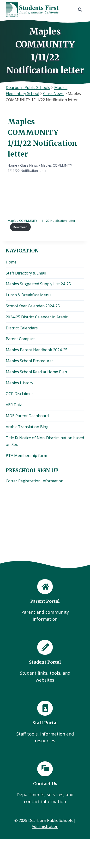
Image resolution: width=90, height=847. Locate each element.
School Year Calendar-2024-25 (33, 306)
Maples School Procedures (30, 360)
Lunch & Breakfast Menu (28, 295)
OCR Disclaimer (19, 393)
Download (20, 227)
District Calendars (22, 328)
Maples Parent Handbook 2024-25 (36, 349)
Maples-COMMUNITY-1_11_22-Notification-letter (41, 220)
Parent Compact (20, 338)
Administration (45, 826)
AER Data (14, 404)
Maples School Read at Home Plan (36, 371)
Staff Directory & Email (26, 273)
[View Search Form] (80, 9)
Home (11, 262)
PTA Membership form (26, 455)
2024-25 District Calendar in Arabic (37, 317)
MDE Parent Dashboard (27, 415)
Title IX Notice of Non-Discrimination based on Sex (45, 441)
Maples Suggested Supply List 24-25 (38, 283)
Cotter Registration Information (34, 481)
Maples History (19, 383)
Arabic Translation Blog (27, 426)
